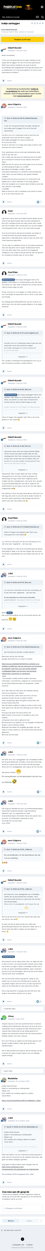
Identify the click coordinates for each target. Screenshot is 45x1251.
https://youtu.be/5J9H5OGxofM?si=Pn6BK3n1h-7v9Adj (21, 1100)
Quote (9, 81)
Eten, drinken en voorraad (24, 32)
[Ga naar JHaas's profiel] (4, 1017)
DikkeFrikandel (11, 30)
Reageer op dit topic (22, 39)
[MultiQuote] (3, 80)
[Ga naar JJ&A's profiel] (4, 575)
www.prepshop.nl (24, 96)
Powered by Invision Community (22, 1247)
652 (26, 446)
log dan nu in (25, 1197)
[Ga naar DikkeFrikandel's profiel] (4, 49)
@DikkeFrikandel (8, 280)
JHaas (11, 1016)
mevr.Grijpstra (14, 104)
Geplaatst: (17, 50)
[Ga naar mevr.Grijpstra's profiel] (4, 105)
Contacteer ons (18, 1245)
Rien (26, 389)
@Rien (9, 613)
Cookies (29, 1245)
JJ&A (10, 573)
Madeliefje (13, 1078)
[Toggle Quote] (5, 118)
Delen (11, 1221)
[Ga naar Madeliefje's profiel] (4, 1080)
